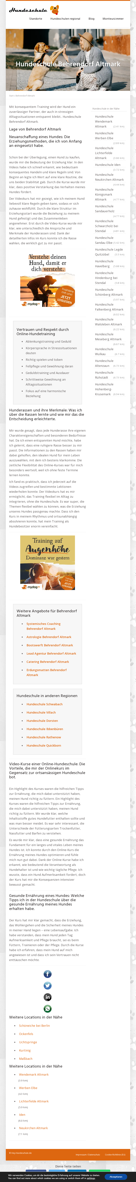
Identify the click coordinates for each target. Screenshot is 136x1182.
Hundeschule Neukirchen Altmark (109, 177)
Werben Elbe (28, 1088)
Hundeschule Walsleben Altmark (109, 322)
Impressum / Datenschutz (88, 1154)
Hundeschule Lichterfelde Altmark (109, 153)
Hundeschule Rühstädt (109, 374)
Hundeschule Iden (109, 165)
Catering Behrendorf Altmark (48, 662)
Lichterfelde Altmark (34, 1101)
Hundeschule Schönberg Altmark (109, 292)
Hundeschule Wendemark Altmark (109, 121)
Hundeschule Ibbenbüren (45, 729)
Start (11, 95)
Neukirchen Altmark (33, 1128)
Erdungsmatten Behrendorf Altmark (47, 672)
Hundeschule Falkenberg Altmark (109, 307)
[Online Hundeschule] (47, 279)
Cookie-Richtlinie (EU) (115, 1154)
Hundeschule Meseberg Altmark (109, 337)
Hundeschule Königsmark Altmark (109, 194)
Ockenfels (26, 1034)
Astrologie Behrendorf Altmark (49, 637)
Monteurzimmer (113, 19)
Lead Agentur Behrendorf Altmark (51, 653)
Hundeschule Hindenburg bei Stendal (109, 278)
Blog (91, 19)
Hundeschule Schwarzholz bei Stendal (109, 226)
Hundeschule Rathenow (44, 737)
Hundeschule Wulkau (109, 351)
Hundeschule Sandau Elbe (109, 240)
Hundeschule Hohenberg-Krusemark (109, 389)
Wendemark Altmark (34, 1074)
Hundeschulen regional (65, 19)
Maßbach (25, 1059)
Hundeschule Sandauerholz (109, 209)
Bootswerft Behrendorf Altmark (50, 645)
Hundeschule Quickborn (44, 745)
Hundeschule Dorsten (42, 721)
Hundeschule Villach (41, 712)
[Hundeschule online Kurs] (34, 8)
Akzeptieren (116, 1176)
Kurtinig (25, 1050)
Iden (22, 1115)
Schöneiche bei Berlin (34, 1026)
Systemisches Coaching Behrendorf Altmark (44, 626)
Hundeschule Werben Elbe (109, 136)
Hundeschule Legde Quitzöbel (109, 251)
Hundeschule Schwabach (45, 704)
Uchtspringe (28, 1042)
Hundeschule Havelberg (109, 263)
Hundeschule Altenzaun (109, 363)
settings (91, 1178)
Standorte (35, 19)
